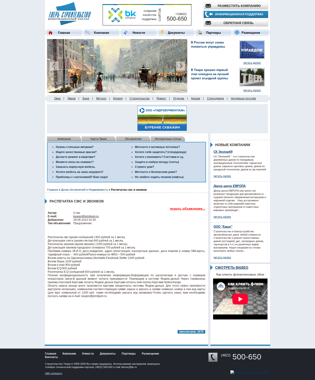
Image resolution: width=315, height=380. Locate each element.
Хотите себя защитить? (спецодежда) (160, 152)
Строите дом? (144, 167)
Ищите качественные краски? (76, 152)
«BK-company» (53, 373)
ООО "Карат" (223, 226)
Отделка (178, 98)
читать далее (252, 62)
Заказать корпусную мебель (75, 167)
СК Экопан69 (223, 151)
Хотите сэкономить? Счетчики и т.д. (159, 157)
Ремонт (161, 98)
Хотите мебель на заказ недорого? (79, 172)
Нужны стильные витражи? (75, 147)
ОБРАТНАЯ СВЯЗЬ (238, 23)
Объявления (133, 139)
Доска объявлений (73, 189)
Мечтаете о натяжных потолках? (157, 147)
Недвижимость (98, 189)
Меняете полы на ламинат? (75, 162)
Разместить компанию (239, 6)
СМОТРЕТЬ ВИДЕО (231, 268)
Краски (195, 98)
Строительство (140, 98)
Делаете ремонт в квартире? (75, 157)
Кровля (118, 98)
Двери (72, 98)
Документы (176, 32)
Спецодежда (215, 98)
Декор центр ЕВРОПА (230, 186)
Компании (101, 32)
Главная (64, 32)
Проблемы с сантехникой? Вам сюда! (82, 177)
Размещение (251, 32)
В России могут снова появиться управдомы (208, 44)
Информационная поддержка (239, 14)
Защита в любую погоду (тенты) (157, 162)
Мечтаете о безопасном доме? (156, 172)
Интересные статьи (168, 139)
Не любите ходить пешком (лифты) (159, 177)
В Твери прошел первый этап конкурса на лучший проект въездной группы (210, 74)
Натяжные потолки (243, 98)
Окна (57, 98)
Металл (101, 98)
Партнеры (213, 32)
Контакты (51, 357)
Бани (86, 98)
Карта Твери (99, 139)
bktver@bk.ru (129, 367)
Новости (139, 32)
